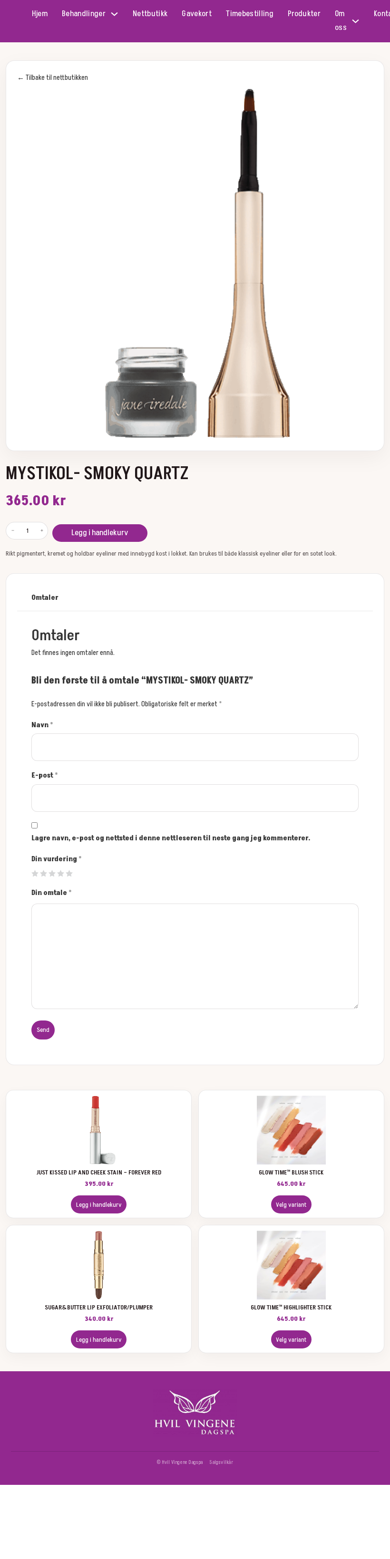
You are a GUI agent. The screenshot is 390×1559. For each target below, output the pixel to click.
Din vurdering (56, 859)
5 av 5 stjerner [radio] (69, 873)
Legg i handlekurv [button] (99, 1204)
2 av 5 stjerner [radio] (43, 873)
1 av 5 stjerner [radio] (35, 873)
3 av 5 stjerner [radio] (52, 873)
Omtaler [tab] (44, 598)
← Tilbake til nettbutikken (52, 78)
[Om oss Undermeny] (355, 21)
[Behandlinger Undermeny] (114, 14)
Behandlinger (84, 13)
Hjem (40, 13)
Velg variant (291, 1204)
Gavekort (197, 13)
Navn (42, 725)
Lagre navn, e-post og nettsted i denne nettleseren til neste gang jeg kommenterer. (170, 838)
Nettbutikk (150, 13)
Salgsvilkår (221, 1462)
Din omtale (51, 893)
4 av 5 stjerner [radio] (60, 873)
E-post (44, 775)
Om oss (341, 20)
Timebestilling (249, 13)
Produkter (304, 13)
